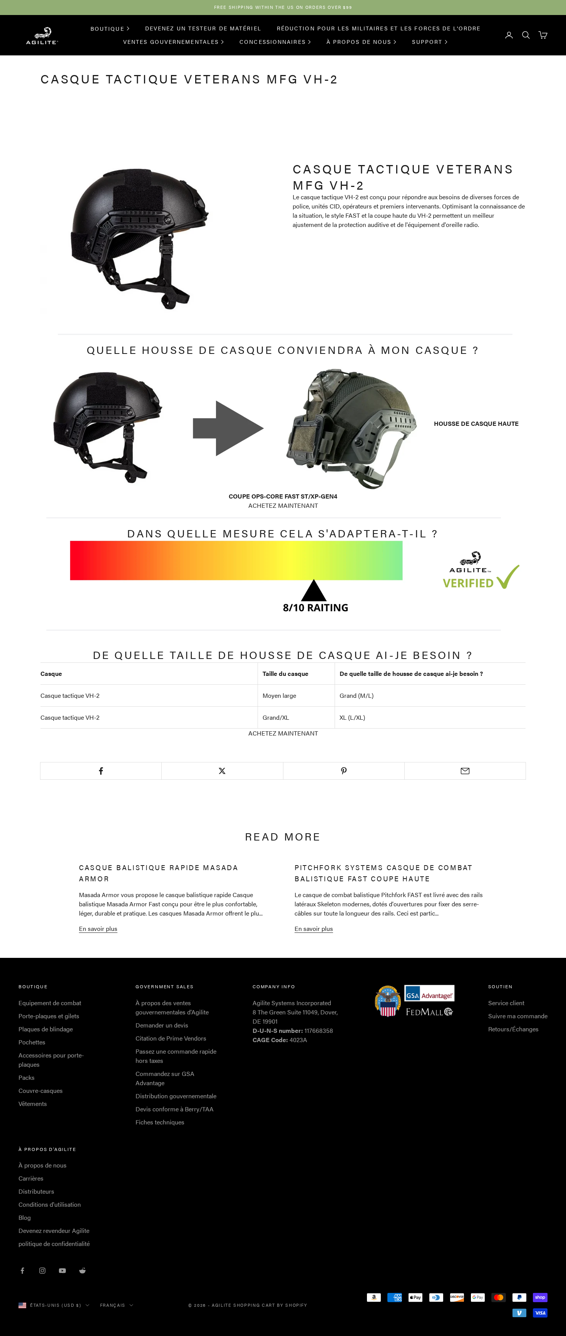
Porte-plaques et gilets (48, 1015)
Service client (506, 1002)
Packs (26, 1077)
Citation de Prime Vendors (171, 1038)
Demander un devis (162, 1025)
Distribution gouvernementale (176, 1095)
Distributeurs (36, 1191)
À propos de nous (359, 41)
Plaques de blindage (45, 1028)
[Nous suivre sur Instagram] (42, 1270)
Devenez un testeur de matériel (203, 28)
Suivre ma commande (518, 1015)
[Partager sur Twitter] (222, 770)
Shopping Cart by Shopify (270, 1305)
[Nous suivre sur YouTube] (62, 1270)
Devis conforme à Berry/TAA (175, 1108)
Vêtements (32, 1103)
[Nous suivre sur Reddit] (82, 1270)
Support (427, 41)
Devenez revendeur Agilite (53, 1230)
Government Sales (165, 986)
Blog (24, 1217)
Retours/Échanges (513, 1028)
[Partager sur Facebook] (100, 770)
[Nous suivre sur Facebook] (22, 1270)
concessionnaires (272, 41)
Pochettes (31, 1041)
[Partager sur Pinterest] (343, 770)
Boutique (107, 28)
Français (113, 1305)
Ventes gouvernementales (171, 41)
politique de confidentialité (54, 1243)
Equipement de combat (49, 1002)
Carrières (31, 1178)
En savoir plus (98, 928)
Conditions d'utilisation (49, 1204)
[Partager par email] (465, 770)
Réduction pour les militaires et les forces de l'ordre (379, 28)
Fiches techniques (160, 1122)
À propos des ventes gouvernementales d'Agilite (172, 1007)
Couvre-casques (40, 1090)
